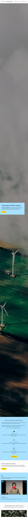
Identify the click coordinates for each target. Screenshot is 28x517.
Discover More (4, 468)
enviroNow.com (9, 1)
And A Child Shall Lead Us (4, 497)
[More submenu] (26, 1)
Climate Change (3, 496)
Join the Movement (14, 456)
